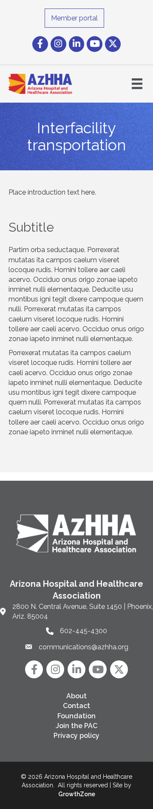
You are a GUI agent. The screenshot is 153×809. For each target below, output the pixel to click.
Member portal (74, 18)
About (76, 696)
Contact (76, 706)
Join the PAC (76, 726)
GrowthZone (76, 794)
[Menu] (137, 83)
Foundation (76, 716)
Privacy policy (76, 736)
